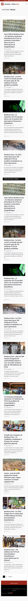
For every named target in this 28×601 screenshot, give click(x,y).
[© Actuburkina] (14, 541)
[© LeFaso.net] (14, 388)
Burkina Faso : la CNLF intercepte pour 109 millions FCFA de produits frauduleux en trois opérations (13, 159)
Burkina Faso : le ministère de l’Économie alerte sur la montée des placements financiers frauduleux (13, 119)
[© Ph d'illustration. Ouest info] (14, 426)
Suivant (10, 576)
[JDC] (10, 4)
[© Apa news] (14, 348)
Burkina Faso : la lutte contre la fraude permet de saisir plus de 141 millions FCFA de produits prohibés (13, 81)
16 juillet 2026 (9, 369)
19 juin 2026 (8, 562)
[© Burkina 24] (14, 189)
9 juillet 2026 (8, 407)
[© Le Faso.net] (14, 232)
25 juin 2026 (8, 484)
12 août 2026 (8, 87)
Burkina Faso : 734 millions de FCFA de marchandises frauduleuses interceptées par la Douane (11, 555)
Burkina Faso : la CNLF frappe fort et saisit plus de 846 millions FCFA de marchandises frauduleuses (13, 515)
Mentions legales (14, 583)
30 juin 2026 (8, 445)
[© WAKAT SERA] (14, 465)
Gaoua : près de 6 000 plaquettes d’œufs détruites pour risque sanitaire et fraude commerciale (12, 477)
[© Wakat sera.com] (14, 310)
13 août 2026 (8, 49)
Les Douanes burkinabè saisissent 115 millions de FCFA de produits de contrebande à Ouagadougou (14, 401)
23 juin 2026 (8, 522)
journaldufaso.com (17, 588)
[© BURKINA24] (14, 503)
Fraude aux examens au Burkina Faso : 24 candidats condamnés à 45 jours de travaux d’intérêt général (13, 439)
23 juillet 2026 (9, 125)
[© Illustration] (14, 270)
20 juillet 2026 (9, 165)
